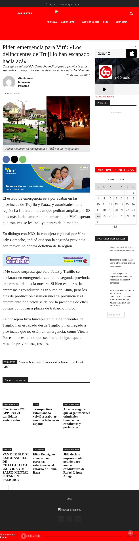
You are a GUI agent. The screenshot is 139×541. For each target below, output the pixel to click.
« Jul (114, 226)
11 (104, 204)
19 (110, 210)
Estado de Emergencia (30, 362)
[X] (128, 4)
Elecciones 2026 (11, 404)
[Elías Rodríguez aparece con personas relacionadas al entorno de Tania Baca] (46, 441)
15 (127, 204)
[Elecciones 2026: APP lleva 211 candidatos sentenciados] (16, 396)
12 (110, 204)
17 (98, 210)
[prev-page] (5, 487)
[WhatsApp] (22, 159)
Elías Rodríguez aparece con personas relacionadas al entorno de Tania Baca (45, 463)
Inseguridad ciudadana (56, 362)
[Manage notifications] (130, 533)
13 (116, 204)
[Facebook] (123, 4)
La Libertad (77, 362)
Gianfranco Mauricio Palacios (25, 82)
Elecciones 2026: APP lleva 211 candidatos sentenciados (14, 414)
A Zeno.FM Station (104, 97)
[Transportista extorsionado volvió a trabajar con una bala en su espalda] (46, 396)
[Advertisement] (116, 132)
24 (98, 216)
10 (98, 204)
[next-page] (10, 487)
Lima (36, 404)
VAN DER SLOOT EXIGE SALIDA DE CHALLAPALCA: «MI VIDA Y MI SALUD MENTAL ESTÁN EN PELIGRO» (16, 467)
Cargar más (114, 314)
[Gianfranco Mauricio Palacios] (9, 82)
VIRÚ (6, 367)
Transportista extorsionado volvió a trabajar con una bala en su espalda (46, 416)
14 (121, 204)
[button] (131, 13)
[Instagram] (69, 519)
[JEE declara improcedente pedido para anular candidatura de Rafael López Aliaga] (76, 441)
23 (133, 210)
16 (133, 204)
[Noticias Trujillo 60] (75, 14)
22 (127, 210)
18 (104, 210)
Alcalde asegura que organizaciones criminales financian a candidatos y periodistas (76, 418)
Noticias (7, 449)
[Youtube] (134, 4)
